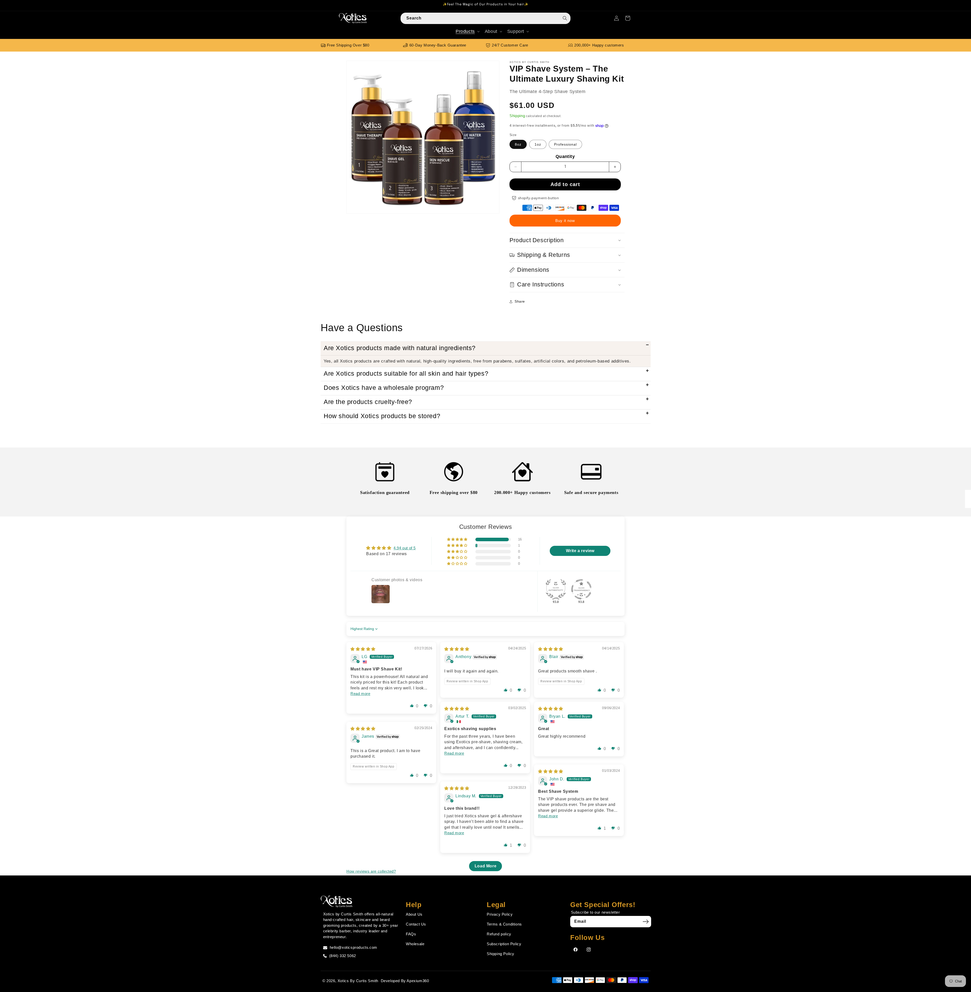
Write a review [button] (580, 551)
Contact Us (416, 924)
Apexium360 (418, 981)
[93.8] (556, 589)
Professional (565, 144)
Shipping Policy (500, 954)
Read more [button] (360, 693)
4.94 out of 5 (404, 548)
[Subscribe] (645, 921)
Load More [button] (485, 866)
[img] (363, 649)
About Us (414, 914)
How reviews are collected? (371, 871)
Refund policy (499, 934)
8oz (518, 144)
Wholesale (415, 944)
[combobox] (485, 18)
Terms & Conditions (504, 924)
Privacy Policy (500, 914)
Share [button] (520, 301)
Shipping (517, 116)
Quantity (565, 156)
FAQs (411, 934)
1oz (538, 144)
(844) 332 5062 (342, 956)
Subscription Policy (504, 944)
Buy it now (565, 220)
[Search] (564, 18)
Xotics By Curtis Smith (358, 981)
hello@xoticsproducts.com (353, 947)
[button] (467, 31)
